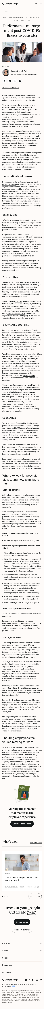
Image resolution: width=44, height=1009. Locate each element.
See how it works (22, 930)
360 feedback (29, 397)
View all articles (36, 842)
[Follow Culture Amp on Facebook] (31, 1005)
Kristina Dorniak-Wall (19, 71)
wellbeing (6, 311)
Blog (6, 11)
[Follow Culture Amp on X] (28, 1005)
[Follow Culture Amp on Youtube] (39, 1005)
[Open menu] (41, 4)
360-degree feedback (16, 313)
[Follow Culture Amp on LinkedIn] (24, 1005)
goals (4, 664)
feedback (22, 148)
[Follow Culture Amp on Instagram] (35, 1005)
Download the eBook (22, 824)
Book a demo (22, 922)
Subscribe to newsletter (10, 87)
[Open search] (36, 4)
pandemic (21, 122)
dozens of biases (9, 184)
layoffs (32, 100)
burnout (14, 143)
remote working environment (21, 285)
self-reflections (29, 375)
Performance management (13, 17)
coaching (18, 301)
